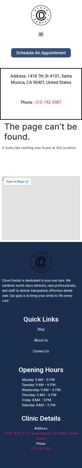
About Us (41, 340)
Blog (41, 329)
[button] (41, 34)
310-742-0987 (48, 102)
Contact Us (41, 351)
